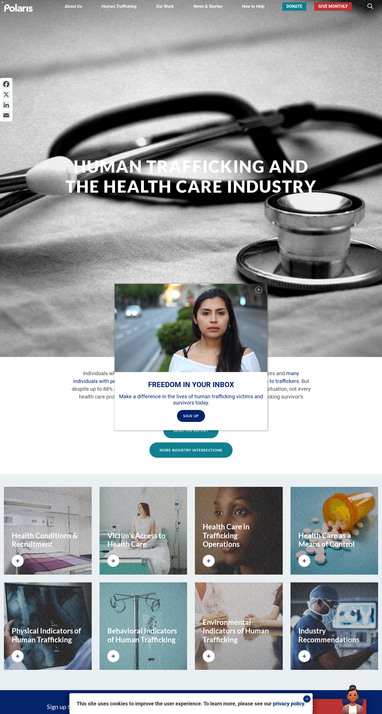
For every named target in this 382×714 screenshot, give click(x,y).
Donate (294, 6)
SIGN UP (191, 416)
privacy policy (288, 703)
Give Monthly (333, 6)
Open (325, 706)
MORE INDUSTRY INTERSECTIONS (191, 450)
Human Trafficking (119, 6)
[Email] (6, 115)
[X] (6, 94)
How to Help (253, 6)
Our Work (165, 6)
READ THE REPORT (191, 430)
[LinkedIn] (6, 105)
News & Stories (208, 6)
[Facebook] (6, 84)
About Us (73, 6)
